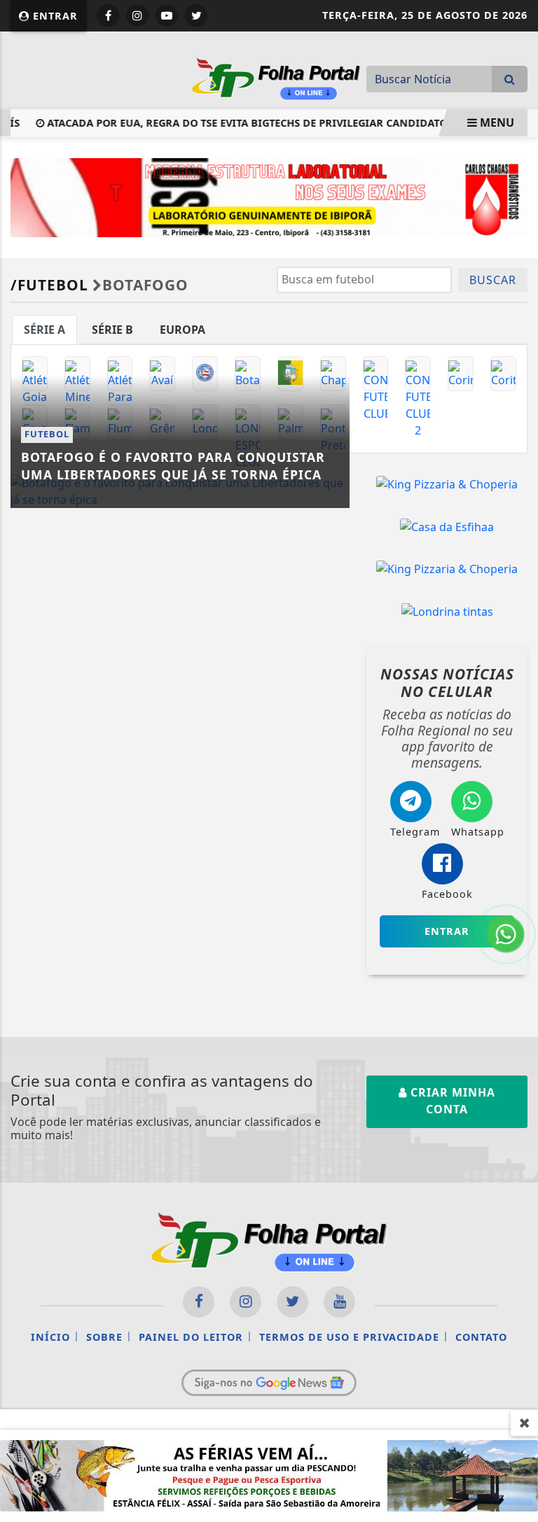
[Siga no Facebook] (108, 15)
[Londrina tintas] (446, 611)
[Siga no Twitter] (196, 15)
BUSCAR (492, 280)
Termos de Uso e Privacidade (349, 1337)
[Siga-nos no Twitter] (292, 1302)
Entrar (53, 15)
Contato (481, 1337)
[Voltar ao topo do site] (516, 837)
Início (50, 1337)
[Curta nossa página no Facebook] (198, 1302)
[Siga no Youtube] (167, 15)
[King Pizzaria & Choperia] (446, 483)
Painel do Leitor (191, 1337)
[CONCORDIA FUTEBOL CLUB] (376, 373)
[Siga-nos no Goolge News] (269, 1382)
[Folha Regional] (276, 77)
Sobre (104, 1337)
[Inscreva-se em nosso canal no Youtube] (339, 1302)
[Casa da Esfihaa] (446, 526)
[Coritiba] (503, 373)
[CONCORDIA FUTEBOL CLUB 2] (418, 373)
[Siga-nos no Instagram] (245, 1302)
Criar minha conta (451, 1101)
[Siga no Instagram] (137, 15)
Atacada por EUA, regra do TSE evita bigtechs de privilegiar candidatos (240, 122)
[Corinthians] (461, 373)
